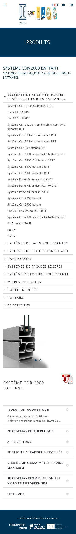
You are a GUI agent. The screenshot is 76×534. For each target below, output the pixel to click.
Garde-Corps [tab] (19, 259)
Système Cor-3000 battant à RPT (28, 173)
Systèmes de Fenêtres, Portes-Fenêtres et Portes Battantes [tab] (36, 96)
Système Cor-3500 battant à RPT (28, 167)
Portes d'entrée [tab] (23, 290)
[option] (38, 341)
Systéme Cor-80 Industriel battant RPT (31, 135)
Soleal (11, 236)
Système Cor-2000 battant (24, 198)
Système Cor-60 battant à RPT (26, 148)
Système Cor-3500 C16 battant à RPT (31, 160)
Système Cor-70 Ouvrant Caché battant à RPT (36, 217)
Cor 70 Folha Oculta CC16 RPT (26, 211)
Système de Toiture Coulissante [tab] (38, 274)
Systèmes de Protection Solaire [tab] (38, 251)
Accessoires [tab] (19, 305)
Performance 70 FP (19, 223)
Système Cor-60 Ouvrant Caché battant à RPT (36, 154)
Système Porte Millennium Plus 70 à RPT (33, 185)
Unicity (11, 230)
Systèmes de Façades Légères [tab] (35, 266)
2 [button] (40, 360)
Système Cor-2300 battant (24, 204)
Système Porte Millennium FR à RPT (30, 179)
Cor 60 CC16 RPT (18, 118)
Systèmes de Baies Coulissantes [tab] (38, 243)
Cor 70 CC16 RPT (18, 112)
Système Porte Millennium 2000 (27, 192)
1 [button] (36, 360)
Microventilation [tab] (24, 282)
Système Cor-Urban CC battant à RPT (30, 106)
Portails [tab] (16, 297)
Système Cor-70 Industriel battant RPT (31, 141)
